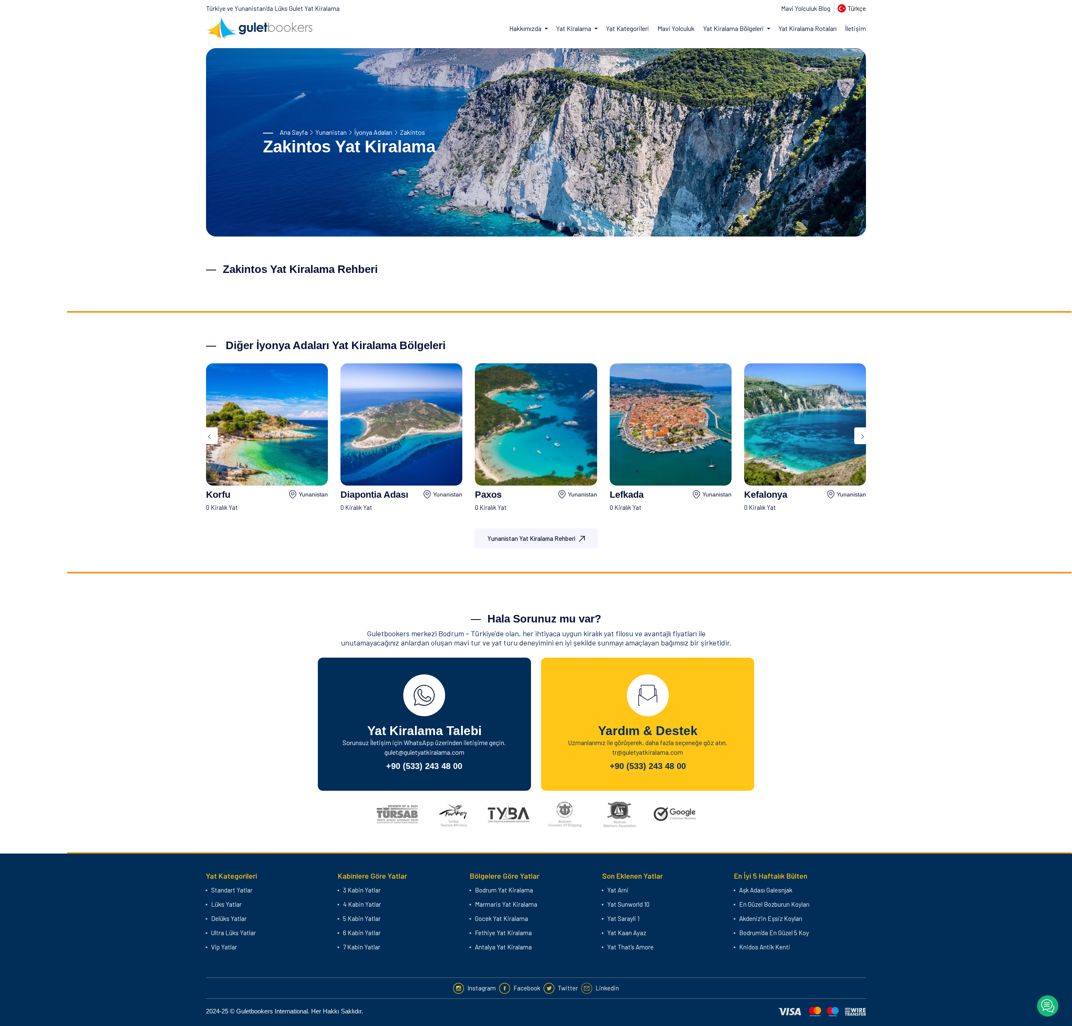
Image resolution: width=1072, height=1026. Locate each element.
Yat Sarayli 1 (623, 918)
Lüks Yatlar (226, 904)
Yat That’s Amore (630, 947)
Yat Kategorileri (627, 28)
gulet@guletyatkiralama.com (424, 752)
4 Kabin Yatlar (362, 904)
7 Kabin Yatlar (361, 947)
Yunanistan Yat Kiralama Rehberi (531, 538)
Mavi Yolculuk (676, 28)
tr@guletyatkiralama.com (647, 752)
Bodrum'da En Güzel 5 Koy (774, 932)
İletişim (855, 28)
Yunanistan (331, 132)
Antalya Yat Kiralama (503, 947)
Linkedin (607, 988)
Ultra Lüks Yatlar (233, 932)
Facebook (526, 988)
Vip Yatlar (224, 947)
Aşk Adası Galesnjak (765, 890)
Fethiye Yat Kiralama (503, 932)
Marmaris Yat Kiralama (506, 904)
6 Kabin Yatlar (362, 932)
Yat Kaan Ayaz (626, 932)
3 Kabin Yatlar (362, 890)
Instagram (481, 988)
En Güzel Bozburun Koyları (774, 904)
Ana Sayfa (294, 132)
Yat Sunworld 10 (628, 904)
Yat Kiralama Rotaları (807, 28)
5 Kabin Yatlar (362, 918)
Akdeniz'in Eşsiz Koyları (770, 918)
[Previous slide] (209, 435)
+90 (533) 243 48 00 (424, 766)
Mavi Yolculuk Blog (805, 8)
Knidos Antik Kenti (764, 947)
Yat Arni (618, 890)
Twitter (568, 988)
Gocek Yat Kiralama (501, 918)
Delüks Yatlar (229, 918)
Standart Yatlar (232, 890)
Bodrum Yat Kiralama (504, 890)
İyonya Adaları (373, 132)
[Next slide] (862, 435)
